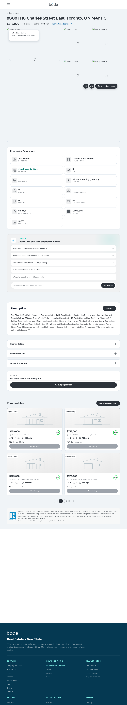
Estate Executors (92, 673)
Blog (8, 684)
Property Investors (93, 677)
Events (9, 688)
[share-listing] (91, 86)
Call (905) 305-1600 (65, 385)
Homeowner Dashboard (55, 666)
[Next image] (59, 59)
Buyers (48, 673)
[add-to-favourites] (85, 86)
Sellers (48, 669)
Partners (10, 677)
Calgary (49, 702)
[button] (10, 59)
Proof (9, 673)
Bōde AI (49, 677)
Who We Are (11, 669)
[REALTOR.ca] (13, 516)
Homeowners (91, 666)
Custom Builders (92, 669)
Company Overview (14, 666)
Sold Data (10, 702)
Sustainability (12, 680)
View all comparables (107, 403)
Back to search (14, 13)
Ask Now (107, 285)
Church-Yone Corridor (60, 24)
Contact (10, 692)
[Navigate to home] (53, 4)
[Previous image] (10, 59)
